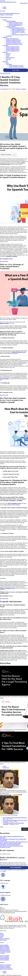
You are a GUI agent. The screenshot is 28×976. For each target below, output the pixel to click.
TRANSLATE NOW (5, 73)
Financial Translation (5, 966)
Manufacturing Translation (6, 968)
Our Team (8, 58)
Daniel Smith (4, 89)
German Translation (4, 958)
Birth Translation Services (18, 30)
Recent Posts (6, 767)
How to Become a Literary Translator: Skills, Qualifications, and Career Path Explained (10, 844)
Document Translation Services (16, 28)
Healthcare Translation (5, 967)
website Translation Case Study (16, 67)
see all (15, 815)
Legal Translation (4, 945)
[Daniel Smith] (9, 788)
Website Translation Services (15, 22)
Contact (5, 68)
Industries (5, 37)
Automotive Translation (5, 964)
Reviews (8, 54)
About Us (8, 53)
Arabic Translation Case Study (16, 65)
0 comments (23, 89)
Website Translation (4, 946)
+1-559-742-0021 (23, 3)
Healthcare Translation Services (13, 40)
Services (5, 19)
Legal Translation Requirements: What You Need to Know (14, 841)
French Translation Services (12, 48)
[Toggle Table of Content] (13, 155)
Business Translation (5, 949)
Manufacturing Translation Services (14, 44)
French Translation (4, 957)
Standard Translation (11, 21)
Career (7, 56)
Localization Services (5, 950)
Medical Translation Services (19, 29)
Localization (9, 36)
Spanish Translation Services (12, 46)
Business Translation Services (16, 23)
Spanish (18, 89)
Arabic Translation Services (12, 50)
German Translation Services (13, 49)
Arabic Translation (4, 959)
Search (1, 826)
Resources (5, 61)
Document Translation (5, 951)
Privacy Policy (3, 940)
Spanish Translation (4, 955)
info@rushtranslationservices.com (8, 2)
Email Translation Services (15, 25)
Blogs (7, 63)
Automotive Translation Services (13, 42)
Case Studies (9, 64)
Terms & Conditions (5, 938)
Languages (5, 45)
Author (4, 766)
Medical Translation (4, 947)
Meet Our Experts (10, 57)
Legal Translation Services (12, 38)
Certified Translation (11, 26)
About (1, 933)
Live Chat (2, 0)
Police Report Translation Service (20, 34)
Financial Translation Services (13, 41)
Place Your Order (4, 261)
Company (5, 52)
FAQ (7, 60)
